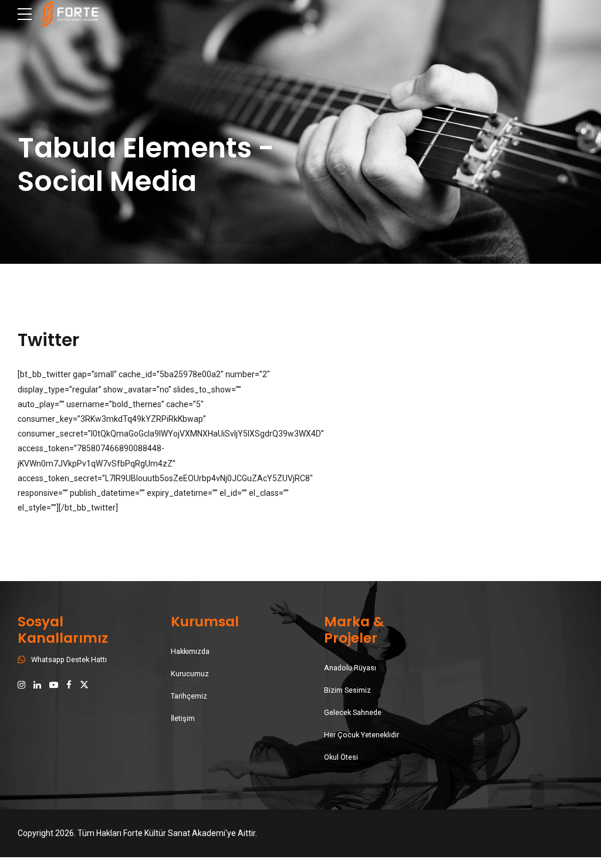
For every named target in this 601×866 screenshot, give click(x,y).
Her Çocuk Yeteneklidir (361, 734)
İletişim (183, 718)
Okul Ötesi (341, 757)
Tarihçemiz (189, 696)
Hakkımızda (190, 651)
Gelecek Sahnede (352, 712)
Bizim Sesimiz (347, 690)
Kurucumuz (190, 673)
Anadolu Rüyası (350, 667)
